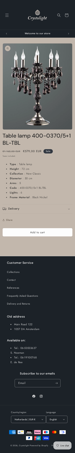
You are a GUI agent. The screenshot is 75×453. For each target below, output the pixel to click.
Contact (11, 280)
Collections (13, 272)
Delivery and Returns (18, 303)
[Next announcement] (68, 34)
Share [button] (9, 220)
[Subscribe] (56, 383)
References (13, 287)
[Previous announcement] (6, 34)
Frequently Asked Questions (22, 296)
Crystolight (24, 445)
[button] (7, 15)
